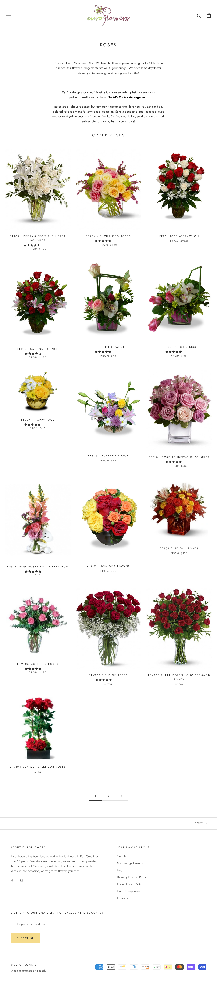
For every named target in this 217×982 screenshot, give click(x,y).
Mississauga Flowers (130, 863)
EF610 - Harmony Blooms (108, 566)
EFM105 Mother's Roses (37, 664)
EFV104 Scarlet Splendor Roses (38, 767)
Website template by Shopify (28, 970)
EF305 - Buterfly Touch (108, 455)
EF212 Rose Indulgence (37, 349)
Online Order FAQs (129, 884)
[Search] (199, 15)
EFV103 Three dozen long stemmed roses (179, 677)
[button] (32, 245)
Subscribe (25, 938)
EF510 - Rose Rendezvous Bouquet (179, 457)
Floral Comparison (128, 891)
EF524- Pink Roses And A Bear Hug (37, 567)
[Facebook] (12, 880)
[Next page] (121, 796)
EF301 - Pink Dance (108, 347)
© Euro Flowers (24, 965)
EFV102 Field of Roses (108, 675)
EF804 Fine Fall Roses (179, 548)
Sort (199, 823)
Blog (120, 870)
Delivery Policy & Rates (131, 877)
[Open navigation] (8, 15)
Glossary (122, 898)
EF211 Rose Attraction (179, 236)
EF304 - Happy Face (38, 420)
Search (121, 856)
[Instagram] (21, 880)
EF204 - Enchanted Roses (108, 236)
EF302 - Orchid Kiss (179, 347)
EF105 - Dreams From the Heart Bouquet (38, 238)
